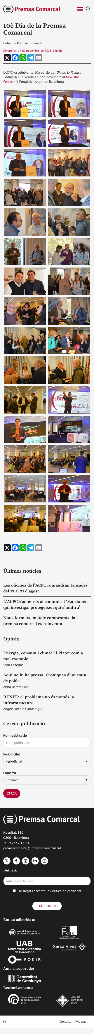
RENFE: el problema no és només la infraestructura (38, 700)
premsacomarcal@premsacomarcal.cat (32, 848)
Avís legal (81, 1022)
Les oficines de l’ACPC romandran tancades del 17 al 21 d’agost (45, 588)
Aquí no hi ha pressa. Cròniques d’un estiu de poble (44, 678)
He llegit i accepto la (49, 891)
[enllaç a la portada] (37, 9)
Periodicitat (11, 754)
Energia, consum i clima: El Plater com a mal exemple (43, 656)
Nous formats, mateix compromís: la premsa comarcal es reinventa (39, 620)
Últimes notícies (22, 571)
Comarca (9, 773)
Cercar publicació (24, 724)
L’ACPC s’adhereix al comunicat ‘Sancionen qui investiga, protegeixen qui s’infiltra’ (45, 604)
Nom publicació (15, 735)
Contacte (65, 1022)
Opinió (11, 639)
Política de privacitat (65, 891)
